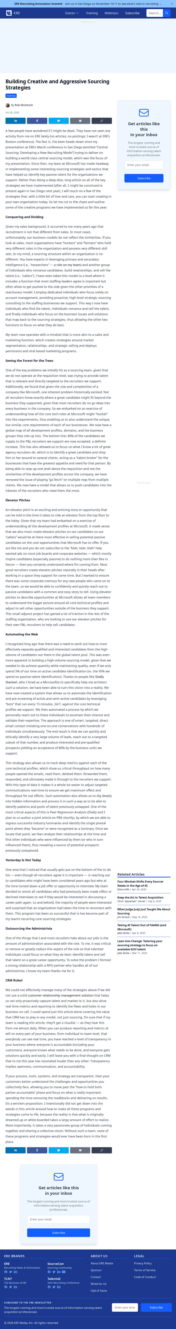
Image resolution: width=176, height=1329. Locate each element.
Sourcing (11, 95)
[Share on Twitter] (59, 121)
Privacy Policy (143, 1263)
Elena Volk (123, 889)
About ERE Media (102, 1263)
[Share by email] (80, 121)
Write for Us (99, 1284)
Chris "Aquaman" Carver (131, 901)
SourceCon (55, 1264)
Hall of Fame (99, 1291)
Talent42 (53, 1279)
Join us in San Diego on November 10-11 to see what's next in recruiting (88, 4)
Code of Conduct (145, 1277)
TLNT (8, 1279)
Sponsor (96, 1270)
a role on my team (67, 265)
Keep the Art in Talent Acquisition (140, 897)
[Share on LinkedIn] (16, 121)
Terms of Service (145, 1270)
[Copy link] (102, 121)
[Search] (166, 13)
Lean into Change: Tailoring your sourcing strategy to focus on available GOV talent (139, 945)
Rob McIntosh (24, 105)
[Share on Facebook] (37, 121)
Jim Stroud (123, 917)
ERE (7, 1264)
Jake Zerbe (123, 933)
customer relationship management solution (61, 995)
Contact (96, 1277)
